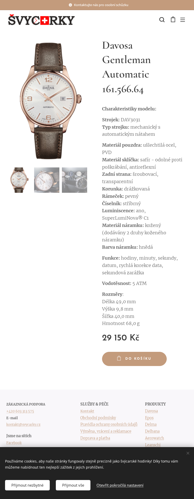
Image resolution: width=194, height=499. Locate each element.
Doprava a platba (95, 438)
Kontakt (87, 411)
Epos (149, 418)
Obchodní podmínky (98, 418)
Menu (183, 19)
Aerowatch (154, 438)
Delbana (152, 431)
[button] (161, 19)
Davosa (151, 411)
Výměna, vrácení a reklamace (105, 431)
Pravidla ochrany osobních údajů (108, 424)
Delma (151, 424)
